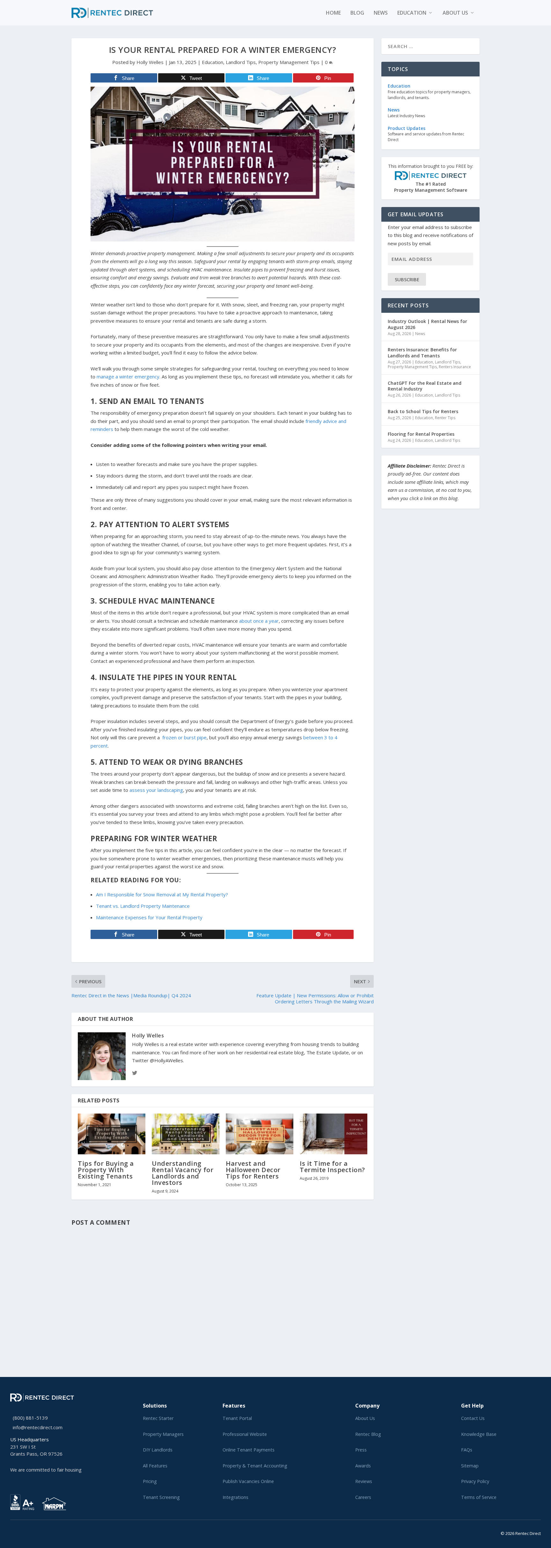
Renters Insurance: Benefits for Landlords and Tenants (422, 352)
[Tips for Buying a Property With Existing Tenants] (111, 1134)
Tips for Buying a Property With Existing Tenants (106, 1169)
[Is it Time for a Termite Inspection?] (333, 1134)
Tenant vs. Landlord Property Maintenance (143, 906)
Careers (363, 1497)
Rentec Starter (158, 1418)
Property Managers (163, 1434)
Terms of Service (478, 1497)
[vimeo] (32, 1532)
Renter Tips (445, 417)
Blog (357, 13)
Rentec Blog (368, 1434)
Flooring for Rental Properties (421, 434)
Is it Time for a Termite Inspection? (332, 1166)
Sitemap (470, 1466)
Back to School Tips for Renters (423, 411)
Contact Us (473, 1418)
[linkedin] (22, 1532)
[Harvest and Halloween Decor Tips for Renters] (259, 1134)
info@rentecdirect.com (37, 1427)
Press (361, 1450)
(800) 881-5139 (30, 1418)
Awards (363, 1466)
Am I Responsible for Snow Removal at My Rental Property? (162, 894)
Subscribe (407, 279)
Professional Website (245, 1434)
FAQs (466, 1450)
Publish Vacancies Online (248, 1481)
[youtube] (27, 1532)
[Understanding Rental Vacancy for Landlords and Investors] (185, 1134)
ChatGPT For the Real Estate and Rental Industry (424, 386)
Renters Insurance (455, 366)
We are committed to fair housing (46, 1470)
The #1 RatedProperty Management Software (430, 178)
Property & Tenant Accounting (255, 1466)
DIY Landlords (158, 1450)
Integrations (235, 1497)
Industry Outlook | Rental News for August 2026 (427, 324)
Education (411, 13)
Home (333, 13)
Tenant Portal (237, 1418)
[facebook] (17, 1532)
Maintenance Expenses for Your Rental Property (149, 917)
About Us (365, 1418)
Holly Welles (150, 62)
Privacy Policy (475, 1481)
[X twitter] (12, 1532)
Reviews (363, 1481)
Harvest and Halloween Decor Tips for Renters (253, 1169)
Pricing (150, 1481)
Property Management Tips (289, 62)
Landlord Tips (241, 62)
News (381, 13)
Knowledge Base (478, 1434)
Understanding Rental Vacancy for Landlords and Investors (182, 1173)
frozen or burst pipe (184, 737)
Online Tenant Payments (249, 1450)
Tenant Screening (161, 1497)
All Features (155, 1466)
